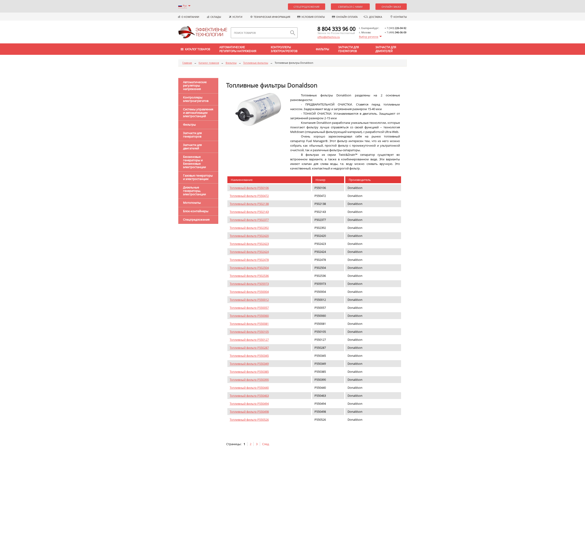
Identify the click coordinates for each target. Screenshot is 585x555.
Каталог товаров (209, 62)
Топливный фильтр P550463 (249, 396)
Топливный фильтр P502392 (249, 228)
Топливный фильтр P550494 (249, 404)
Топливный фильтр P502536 (249, 276)
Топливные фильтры (255, 62)
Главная (187, 62)
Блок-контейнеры (195, 211)
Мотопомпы (192, 203)
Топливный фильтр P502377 (249, 220)
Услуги (237, 16)
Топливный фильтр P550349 (249, 364)
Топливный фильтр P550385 (249, 372)
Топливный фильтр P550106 (249, 188)
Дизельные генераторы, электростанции (194, 190)
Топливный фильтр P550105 (249, 332)
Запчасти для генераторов (348, 49)
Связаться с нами (350, 6)
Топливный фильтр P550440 (249, 388)
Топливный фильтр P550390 (249, 380)
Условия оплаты (313, 16)
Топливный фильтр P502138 (249, 204)
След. (265, 444)
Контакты (400, 16)
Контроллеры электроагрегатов (284, 49)
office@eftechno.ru (328, 37)
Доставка (375, 16)
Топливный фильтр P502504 (249, 268)
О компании (190, 16)
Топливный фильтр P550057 (249, 308)
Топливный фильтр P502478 (249, 260)
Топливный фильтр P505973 (249, 284)
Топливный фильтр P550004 (249, 292)
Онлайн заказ (391, 6)
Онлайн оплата (347, 16)
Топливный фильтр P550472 (249, 196)
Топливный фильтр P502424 (249, 252)
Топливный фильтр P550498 (249, 412)
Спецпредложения (306, 6)
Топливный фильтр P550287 (249, 348)
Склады (215, 16)
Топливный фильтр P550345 (249, 356)
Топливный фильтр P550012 (249, 300)
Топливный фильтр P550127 (249, 340)
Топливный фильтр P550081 (249, 324)
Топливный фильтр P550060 (249, 316)
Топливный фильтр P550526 (249, 420)
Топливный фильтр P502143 (249, 212)
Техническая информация (272, 16)
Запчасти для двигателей (385, 49)
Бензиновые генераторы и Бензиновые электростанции (194, 162)
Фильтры (322, 49)
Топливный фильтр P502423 (249, 244)
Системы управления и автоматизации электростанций (198, 112)
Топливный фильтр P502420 (249, 236)
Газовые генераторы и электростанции (198, 177)
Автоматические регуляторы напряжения (237, 49)
